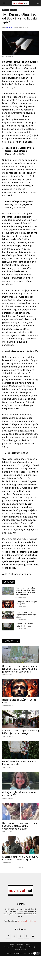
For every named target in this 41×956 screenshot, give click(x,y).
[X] (26, 936)
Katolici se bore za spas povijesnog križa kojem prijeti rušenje (26, 615)
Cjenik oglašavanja (29, 947)
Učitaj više (20, 868)
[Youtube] (33, 936)
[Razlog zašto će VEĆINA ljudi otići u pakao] (8, 604)
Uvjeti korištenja (20, 949)
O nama (11, 945)
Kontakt (28, 945)
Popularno (13, 10)
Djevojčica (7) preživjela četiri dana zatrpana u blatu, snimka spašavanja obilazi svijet (20, 826)
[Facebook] (8, 936)
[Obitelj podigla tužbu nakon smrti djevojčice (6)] (20, 781)
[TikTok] (20, 936)
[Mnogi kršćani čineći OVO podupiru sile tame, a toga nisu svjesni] (20, 845)
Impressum (19, 945)
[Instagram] (14, 936)
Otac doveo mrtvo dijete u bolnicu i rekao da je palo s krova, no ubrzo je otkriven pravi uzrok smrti (20, 669)
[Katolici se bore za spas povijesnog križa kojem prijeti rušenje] (8, 615)
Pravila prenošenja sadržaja (12, 947)
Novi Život (9, 27)
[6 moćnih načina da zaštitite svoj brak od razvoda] (8, 626)
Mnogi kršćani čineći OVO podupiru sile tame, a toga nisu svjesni (20, 858)
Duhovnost (6, 10)
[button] (4, 3)
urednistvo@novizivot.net (27, 921)
